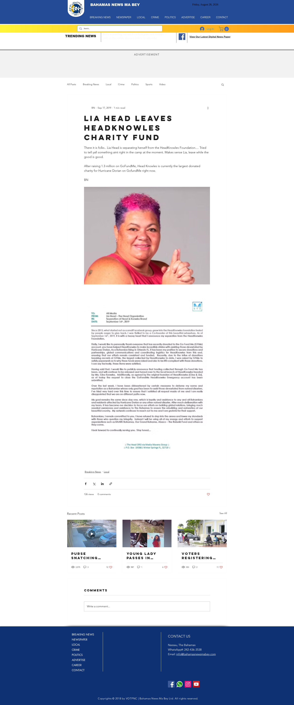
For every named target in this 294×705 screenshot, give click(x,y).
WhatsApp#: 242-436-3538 (185, 649)
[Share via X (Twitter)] (94, 483)
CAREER (77, 665)
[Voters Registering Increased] (202, 533)
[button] (222, 84)
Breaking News (91, 84)
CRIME (76, 650)
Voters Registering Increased (197, 555)
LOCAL (76, 645)
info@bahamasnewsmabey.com (196, 654)
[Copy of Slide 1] (138, 38)
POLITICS (77, 655)
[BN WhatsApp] (179, 684)
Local (108, 84)
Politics (135, 84)
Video (162, 84)
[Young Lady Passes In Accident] (147, 533)
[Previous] (106, 36)
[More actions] (208, 108)
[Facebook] (182, 36)
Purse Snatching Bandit (84, 555)
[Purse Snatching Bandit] (91, 533)
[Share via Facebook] (85, 483)
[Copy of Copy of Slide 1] (143, 38)
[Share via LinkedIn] (102, 483)
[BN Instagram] (188, 684)
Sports (148, 84)
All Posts (71, 84)
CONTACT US (179, 636)
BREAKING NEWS (83, 634)
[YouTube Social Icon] (196, 684)
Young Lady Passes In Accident (142, 555)
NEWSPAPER (79, 639)
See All (223, 513)
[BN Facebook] (171, 684)
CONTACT (78, 670)
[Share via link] (110, 483)
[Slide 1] (134, 38)
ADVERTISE (78, 660)
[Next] (170, 36)
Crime (121, 84)
